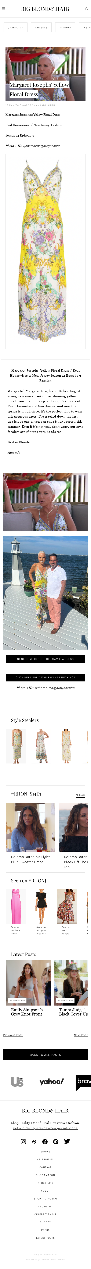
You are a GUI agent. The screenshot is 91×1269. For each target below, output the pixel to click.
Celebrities (45, 1159)
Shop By (45, 1222)
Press (45, 1230)
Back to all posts (45, 1055)
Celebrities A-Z (45, 1214)
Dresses (41, 27)
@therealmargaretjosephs (41, 146)
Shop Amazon (45, 1175)
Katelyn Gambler (41, 1259)
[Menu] (3, 8)
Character (15, 27)
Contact (46, 1167)
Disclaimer (46, 1182)
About (45, 1190)
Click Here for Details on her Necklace (45, 677)
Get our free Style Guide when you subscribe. (45, 1128)
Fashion (65, 27)
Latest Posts (45, 1237)
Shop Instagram (45, 1198)
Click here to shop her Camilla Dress (45, 658)
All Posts (80, 795)
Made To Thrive (58, 1259)
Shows (45, 1151)
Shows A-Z (45, 1206)
